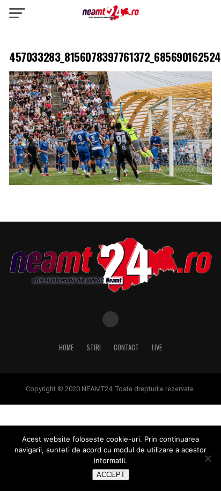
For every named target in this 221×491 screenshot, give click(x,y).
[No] (207, 458)
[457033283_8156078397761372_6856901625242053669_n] (110, 182)
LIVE (157, 347)
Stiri (93, 347)
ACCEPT (111, 475)
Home (66, 347)
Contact (126, 347)
